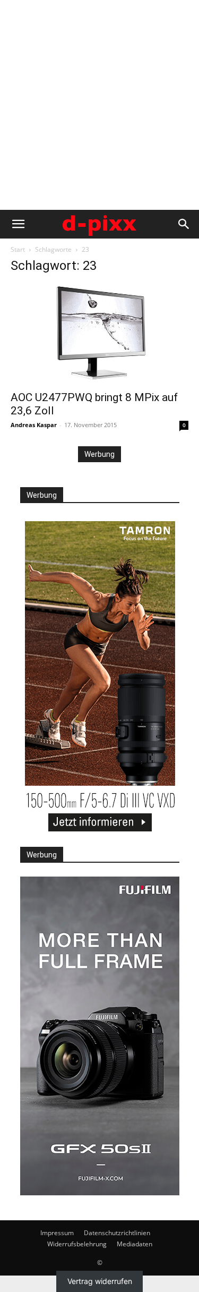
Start (18, 249)
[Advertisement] (99, 105)
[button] (18, 224)
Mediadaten (134, 1243)
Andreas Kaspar (34, 425)
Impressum (57, 1232)
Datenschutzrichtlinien (117, 1232)
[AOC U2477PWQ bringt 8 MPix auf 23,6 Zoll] (99, 334)
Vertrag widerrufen (99, 1281)
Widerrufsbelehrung (77, 1243)
